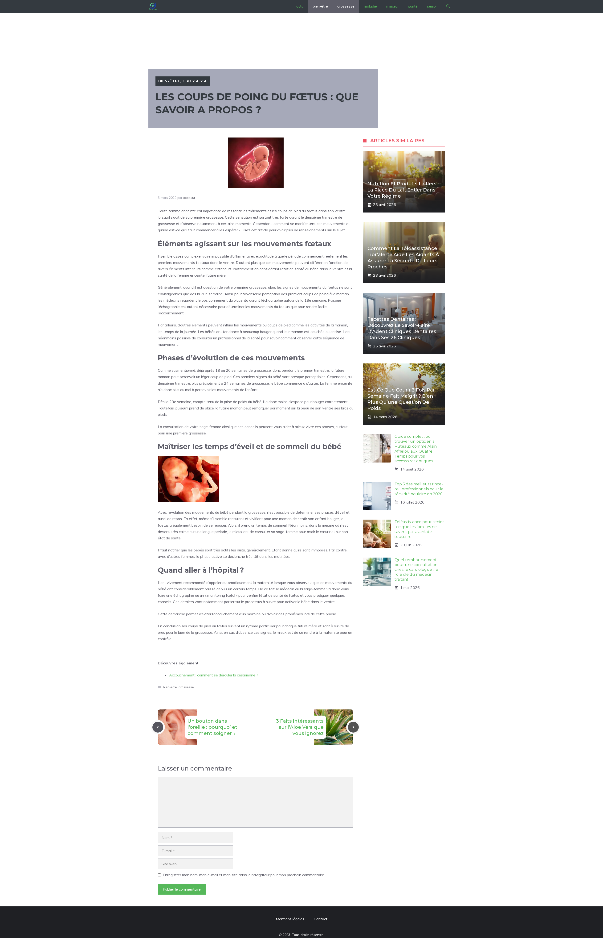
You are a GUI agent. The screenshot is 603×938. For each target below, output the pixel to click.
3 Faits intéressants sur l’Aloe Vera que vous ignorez (300, 727)
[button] (448, 6)
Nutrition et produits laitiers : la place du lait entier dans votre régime (403, 190)
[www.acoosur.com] (153, 6)
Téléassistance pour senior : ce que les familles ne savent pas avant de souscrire (419, 529)
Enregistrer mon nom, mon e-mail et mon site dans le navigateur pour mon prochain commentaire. (244, 874)
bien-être (320, 6)
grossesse (345, 6)
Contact (320, 919)
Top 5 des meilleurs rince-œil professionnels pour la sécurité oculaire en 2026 (419, 489)
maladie (370, 6)
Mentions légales (290, 919)
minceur (392, 6)
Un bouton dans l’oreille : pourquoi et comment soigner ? (212, 727)
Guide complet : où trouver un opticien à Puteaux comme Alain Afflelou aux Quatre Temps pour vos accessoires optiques (416, 448)
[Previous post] (158, 727)
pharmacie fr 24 (171, 650)
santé (413, 6)
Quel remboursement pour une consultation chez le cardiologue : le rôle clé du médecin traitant (416, 570)
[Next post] (353, 727)
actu (299, 6)
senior (432, 6)
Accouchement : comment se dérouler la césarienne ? (213, 675)
